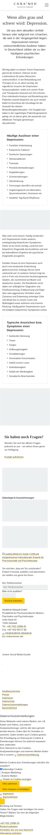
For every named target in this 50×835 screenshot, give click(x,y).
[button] (46, 5)
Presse (5, 694)
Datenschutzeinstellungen (15, 704)
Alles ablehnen (9, 784)
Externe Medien (9, 776)
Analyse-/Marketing (11, 772)
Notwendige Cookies (12, 769)
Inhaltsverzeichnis (11, 691)
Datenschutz (8, 701)
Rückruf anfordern (13, 601)
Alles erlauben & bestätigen (16, 789)
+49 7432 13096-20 (16, 626)
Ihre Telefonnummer (12, 583)
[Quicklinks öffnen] (2, 801)
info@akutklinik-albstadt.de (18, 633)
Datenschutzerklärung (28, 755)
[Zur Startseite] (25, 5)
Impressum (7, 698)
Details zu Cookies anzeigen (17, 779)
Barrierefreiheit (9, 708)
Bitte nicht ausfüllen (12, 591)
